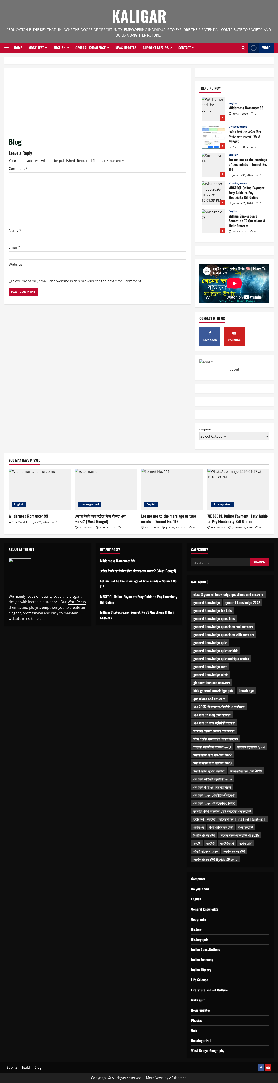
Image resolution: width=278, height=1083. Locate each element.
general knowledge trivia (210, 674)
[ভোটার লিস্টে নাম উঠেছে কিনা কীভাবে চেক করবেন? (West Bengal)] (106, 489)
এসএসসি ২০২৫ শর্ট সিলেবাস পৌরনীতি (214, 803)
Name (15, 230)
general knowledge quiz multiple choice (221, 658)
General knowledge (90, 47)
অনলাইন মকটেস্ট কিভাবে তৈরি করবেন (213, 730)
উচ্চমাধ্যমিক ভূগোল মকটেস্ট (208, 771)
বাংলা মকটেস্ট (245, 827)
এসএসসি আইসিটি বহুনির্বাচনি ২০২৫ (212, 779)
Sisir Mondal (19, 522)
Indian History (201, 969)
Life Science (199, 979)
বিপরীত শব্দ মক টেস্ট (204, 835)
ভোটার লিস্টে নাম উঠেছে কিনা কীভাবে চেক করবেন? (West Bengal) (213, 137)
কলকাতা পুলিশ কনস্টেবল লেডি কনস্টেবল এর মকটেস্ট (222, 811)
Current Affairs (156, 47)
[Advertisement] (97, 104)
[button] (7, 47)
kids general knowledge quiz (213, 690)
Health (25, 1067)
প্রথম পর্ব (198, 827)
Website (15, 264)
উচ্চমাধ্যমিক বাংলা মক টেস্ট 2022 (212, 754)
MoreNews (155, 1077)
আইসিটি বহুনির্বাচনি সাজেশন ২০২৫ (212, 746)
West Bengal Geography (207, 1050)
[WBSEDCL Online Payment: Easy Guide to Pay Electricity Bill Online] (238, 489)
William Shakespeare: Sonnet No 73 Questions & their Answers (213, 221)
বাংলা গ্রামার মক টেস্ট (221, 827)
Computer (198, 878)
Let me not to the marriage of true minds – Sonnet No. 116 (213, 165)
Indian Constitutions (205, 949)
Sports (12, 1067)
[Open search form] (243, 48)
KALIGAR (139, 15)
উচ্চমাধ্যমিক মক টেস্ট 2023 (246, 771)
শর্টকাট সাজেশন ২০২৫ (205, 851)
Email (14, 247)
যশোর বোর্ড (245, 843)
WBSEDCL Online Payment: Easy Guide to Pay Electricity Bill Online (213, 193)
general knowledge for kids (212, 610)
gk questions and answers (211, 682)
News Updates (125, 47)
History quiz (199, 939)
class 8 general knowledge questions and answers (228, 594)
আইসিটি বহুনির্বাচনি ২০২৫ (251, 746)
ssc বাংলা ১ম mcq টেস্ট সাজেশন (211, 714)
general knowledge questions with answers (223, 634)
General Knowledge (204, 909)
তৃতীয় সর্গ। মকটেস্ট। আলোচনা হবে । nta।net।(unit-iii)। (229, 819)
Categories (205, 429)
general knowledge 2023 (242, 602)
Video (266, 47)
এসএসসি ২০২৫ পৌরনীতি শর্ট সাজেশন (214, 795)
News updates (201, 1010)
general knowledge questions (214, 618)
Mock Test (36, 47)
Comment (18, 168)
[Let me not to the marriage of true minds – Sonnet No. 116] (172, 489)
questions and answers (209, 698)
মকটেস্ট (210, 843)
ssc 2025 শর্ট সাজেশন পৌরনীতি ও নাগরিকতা (218, 706)
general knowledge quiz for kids (215, 650)
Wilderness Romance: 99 (213, 109)
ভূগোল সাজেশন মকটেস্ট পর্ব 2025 (240, 835)
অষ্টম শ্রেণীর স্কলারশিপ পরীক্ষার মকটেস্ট (215, 738)
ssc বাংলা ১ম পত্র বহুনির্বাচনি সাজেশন (214, 722)
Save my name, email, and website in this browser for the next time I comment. (77, 281)
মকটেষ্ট (197, 843)
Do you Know (200, 889)
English (60, 47)
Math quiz (198, 1000)
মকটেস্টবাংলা (227, 843)
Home (18, 47)
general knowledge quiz (210, 642)
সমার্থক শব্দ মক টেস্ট (234, 851)
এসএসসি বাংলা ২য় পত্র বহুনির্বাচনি (212, 787)
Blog (37, 1067)
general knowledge (206, 602)
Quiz (194, 1030)
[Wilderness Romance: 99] (40, 489)
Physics (196, 1020)
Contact (184, 47)
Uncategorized (238, 126)
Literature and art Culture (209, 990)
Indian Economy (202, 959)
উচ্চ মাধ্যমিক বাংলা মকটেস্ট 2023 (212, 763)
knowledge (246, 690)
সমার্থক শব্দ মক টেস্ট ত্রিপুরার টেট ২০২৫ (215, 859)
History (196, 929)
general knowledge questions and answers (223, 626)
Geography (198, 919)
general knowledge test (210, 666)
